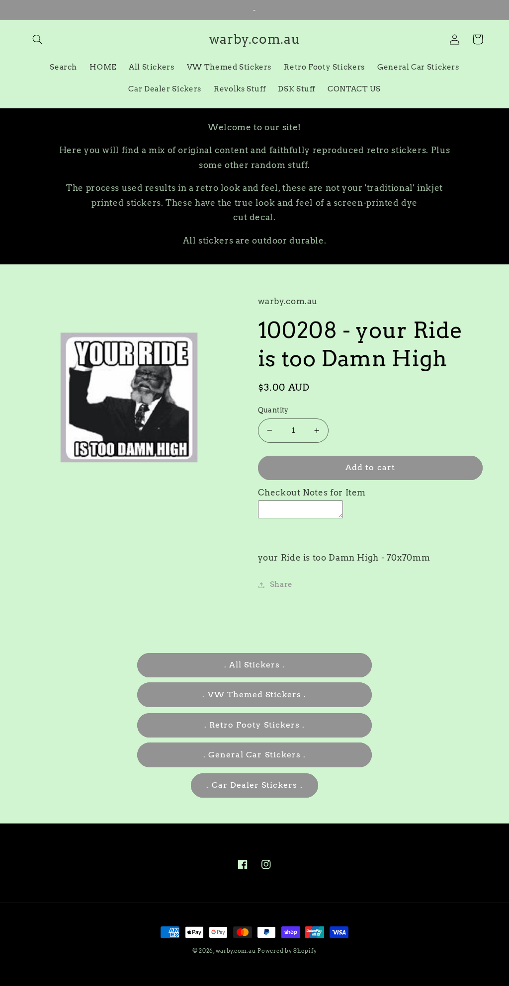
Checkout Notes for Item (312, 492)
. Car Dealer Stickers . (254, 785)
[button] (37, 39)
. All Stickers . (254, 664)
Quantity (273, 410)
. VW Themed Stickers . (254, 694)
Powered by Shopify (287, 951)
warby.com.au (236, 951)
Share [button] (281, 584)
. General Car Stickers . (254, 754)
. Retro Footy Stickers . (254, 725)
